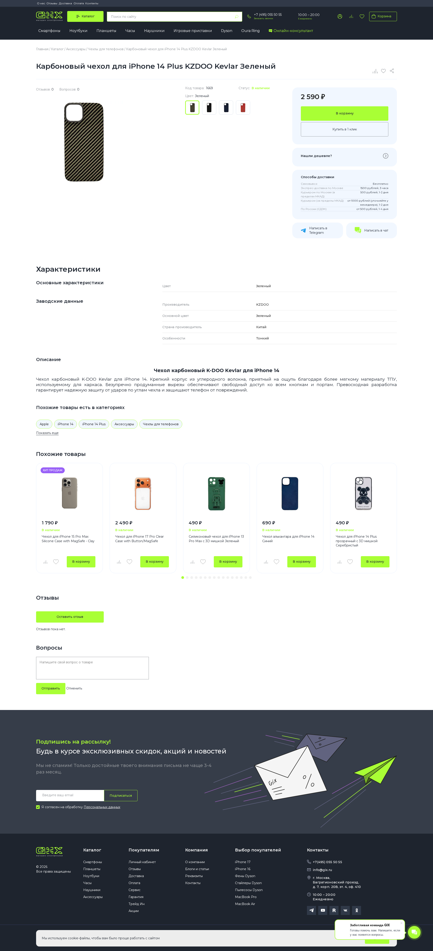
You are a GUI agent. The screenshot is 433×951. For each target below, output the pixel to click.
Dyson (226, 31)
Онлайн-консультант (293, 31)
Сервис (134, 890)
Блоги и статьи (197, 869)
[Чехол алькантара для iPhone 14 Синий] (290, 493)
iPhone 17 (243, 862)
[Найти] (236, 16)
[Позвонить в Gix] (249, 16)
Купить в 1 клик (344, 129)
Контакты (91, 3)
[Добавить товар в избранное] (56, 561)
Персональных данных (102, 807)
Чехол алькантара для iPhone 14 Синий (288, 539)
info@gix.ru (322, 870)
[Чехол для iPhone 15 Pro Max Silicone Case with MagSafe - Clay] (69, 493)
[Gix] (49, 16)
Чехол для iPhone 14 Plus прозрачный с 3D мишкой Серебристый (357, 541)
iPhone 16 (242, 869)
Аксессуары (124, 424)
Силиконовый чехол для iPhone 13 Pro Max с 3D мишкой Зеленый (216, 539)
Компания (196, 850)
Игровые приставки (193, 31)
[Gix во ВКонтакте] (345, 910)
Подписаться (121, 796)
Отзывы (51, 3)
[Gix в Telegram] (311, 910)
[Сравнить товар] (45, 561)
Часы (130, 31)
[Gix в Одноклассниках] (356, 910)
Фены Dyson (245, 876)
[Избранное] (362, 16)
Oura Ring (250, 31)
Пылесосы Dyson (249, 890)
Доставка (65, 3)
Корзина (384, 16)
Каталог (92, 850)
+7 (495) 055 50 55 (268, 15)
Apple (44, 424)
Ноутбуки (78, 31)
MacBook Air (245, 904)
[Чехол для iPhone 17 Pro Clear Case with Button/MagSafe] (143, 493)
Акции (134, 911)
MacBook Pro (246, 897)
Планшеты (106, 31)
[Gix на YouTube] (322, 910)
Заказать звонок (263, 18)
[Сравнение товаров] (351, 16)
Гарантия (136, 897)
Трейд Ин (137, 904)
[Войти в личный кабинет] (340, 16)
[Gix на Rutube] (334, 910)
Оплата (79, 3)
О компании (195, 862)
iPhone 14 (65, 424)
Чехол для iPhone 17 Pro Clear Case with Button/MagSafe (139, 539)
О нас (41, 3)
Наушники (154, 31)
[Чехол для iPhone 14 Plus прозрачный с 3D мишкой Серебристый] (363, 493)
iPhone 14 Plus (94, 424)
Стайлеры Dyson (248, 883)
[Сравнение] (375, 71)
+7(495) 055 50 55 (327, 862)
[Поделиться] (392, 71)
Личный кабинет (142, 862)
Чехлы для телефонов (161, 424)
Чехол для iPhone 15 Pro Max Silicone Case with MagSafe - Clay (68, 539)
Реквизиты (194, 876)
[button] (182, 577)
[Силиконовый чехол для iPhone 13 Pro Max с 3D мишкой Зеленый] (216, 493)
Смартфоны (49, 31)
